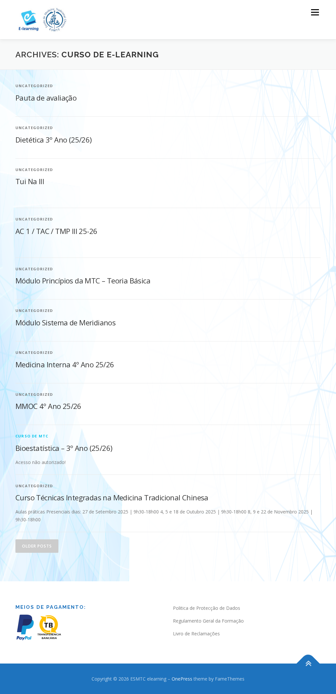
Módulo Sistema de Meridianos (65, 322)
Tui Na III (29, 181)
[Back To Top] (308, 663)
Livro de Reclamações (196, 633)
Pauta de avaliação (45, 98)
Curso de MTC (31, 436)
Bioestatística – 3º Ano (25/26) (63, 448)
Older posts (37, 546)
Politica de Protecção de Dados (206, 608)
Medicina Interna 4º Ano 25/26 (64, 364)
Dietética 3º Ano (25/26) (53, 140)
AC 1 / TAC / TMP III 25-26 (56, 231)
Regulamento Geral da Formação (208, 621)
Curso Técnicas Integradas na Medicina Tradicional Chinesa (111, 497)
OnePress (182, 679)
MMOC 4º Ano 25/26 (48, 406)
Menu (315, 12)
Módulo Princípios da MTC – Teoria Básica (82, 280)
